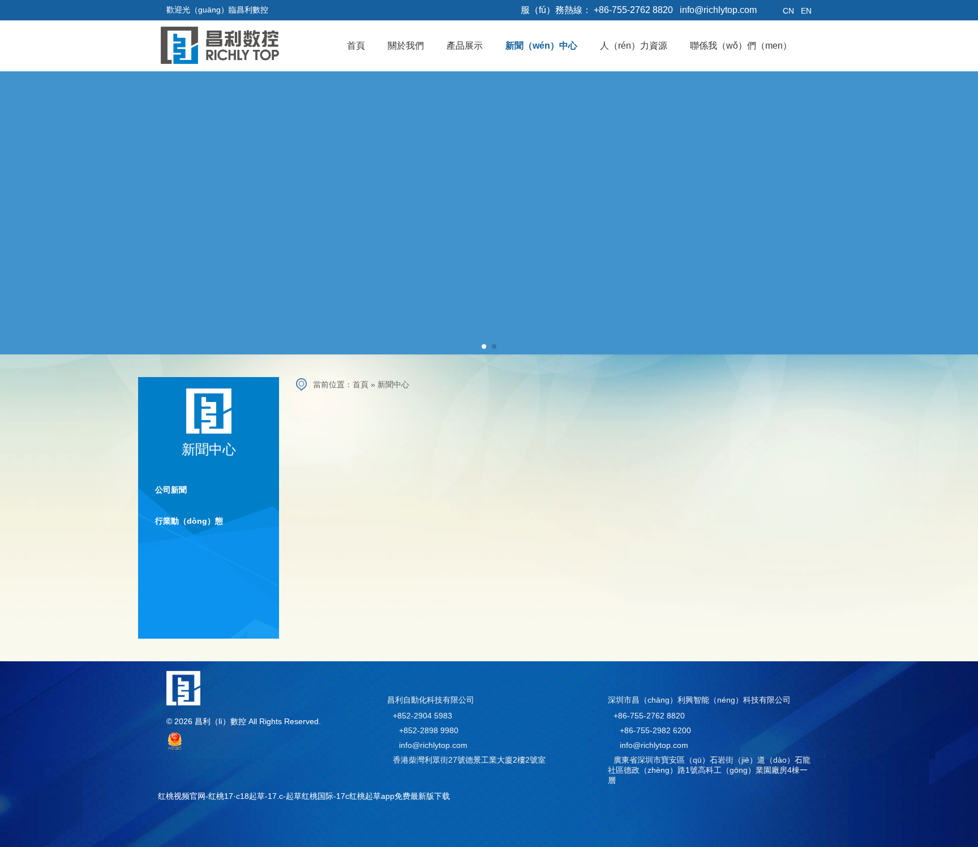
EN (806, 10)
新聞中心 (393, 384)
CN (788, 10)
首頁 (360, 384)
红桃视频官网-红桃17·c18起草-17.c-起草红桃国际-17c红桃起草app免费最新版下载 (304, 796)
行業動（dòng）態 (189, 520)
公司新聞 (171, 489)
